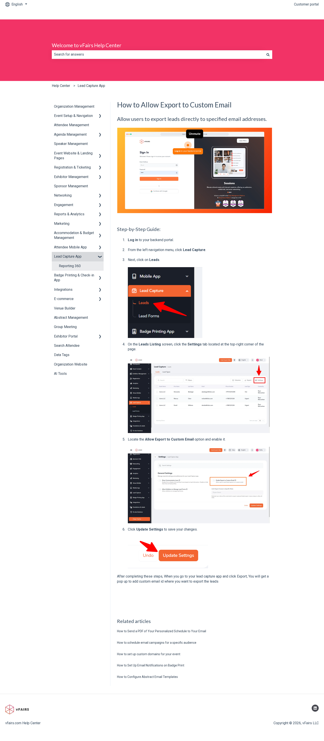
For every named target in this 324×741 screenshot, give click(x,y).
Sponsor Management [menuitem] (71, 186)
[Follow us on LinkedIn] (315, 708)
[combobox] (158, 54)
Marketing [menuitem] (61, 223)
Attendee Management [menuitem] (71, 125)
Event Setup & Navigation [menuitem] (73, 116)
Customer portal (306, 4)
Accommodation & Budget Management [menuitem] (74, 235)
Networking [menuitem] (63, 195)
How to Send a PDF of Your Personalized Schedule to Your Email (161, 631)
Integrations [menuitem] (63, 289)
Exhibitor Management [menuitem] (71, 177)
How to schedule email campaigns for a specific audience (156, 642)
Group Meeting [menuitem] (65, 327)
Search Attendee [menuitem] (67, 345)
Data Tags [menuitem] (61, 355)
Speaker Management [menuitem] (71, 144)
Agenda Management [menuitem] (70, 134)
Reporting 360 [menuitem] (70, 266)
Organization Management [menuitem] (74, 106)
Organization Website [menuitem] (70, 364)
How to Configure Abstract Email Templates (147, 677)
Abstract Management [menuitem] (71, 317)
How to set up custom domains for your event (148, 654)
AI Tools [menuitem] (60, 373)
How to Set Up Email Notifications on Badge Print (150, 665)
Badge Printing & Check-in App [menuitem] (74, 277)
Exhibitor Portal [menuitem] (66, 336)
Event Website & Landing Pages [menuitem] (73, 155)
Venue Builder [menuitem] (64, 308)
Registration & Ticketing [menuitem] (72, 167)
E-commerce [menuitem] (64, 299)
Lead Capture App (91, 86)
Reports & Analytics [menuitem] (69, 214)
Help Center (61, 86)
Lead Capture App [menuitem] (68, 256)
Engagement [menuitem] (63, 205)
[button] (100, 116)
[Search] (268, 54)
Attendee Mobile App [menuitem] (70, 247)
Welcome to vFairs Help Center (86, 45)
